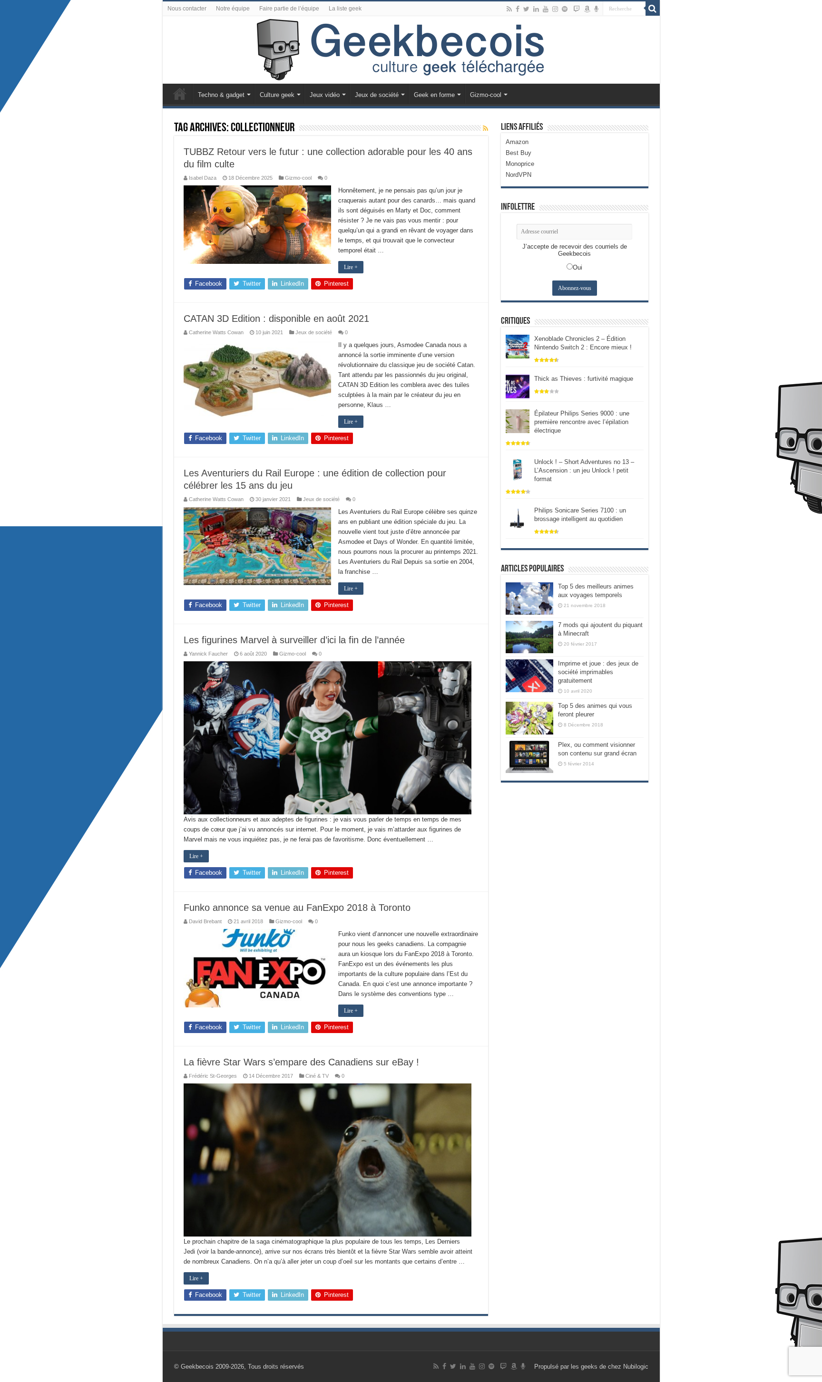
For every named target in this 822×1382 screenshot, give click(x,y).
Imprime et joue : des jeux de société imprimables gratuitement (598, 672)
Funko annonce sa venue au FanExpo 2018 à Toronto (297, 907)
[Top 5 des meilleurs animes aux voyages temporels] (529, 598)
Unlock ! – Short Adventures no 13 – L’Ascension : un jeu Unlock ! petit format (584, 470)
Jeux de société (377, 94)
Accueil (179, 94)
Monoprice (520, 163)
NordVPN (518, 174)
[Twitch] (576, 9)
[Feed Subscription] (485, 128)
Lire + (351, 267)
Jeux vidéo (325, 94)
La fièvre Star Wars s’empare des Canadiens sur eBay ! (301, 1062)
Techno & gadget (221, 94)
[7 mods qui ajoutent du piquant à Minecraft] (529, 637)
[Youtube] (545, 9)
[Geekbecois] (411, 50)
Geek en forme (434, 94)
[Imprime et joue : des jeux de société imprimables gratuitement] (529, 675)
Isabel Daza (202, 178)
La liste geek (345, 8)
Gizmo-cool (485, 94)
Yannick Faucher (208, 654)
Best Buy (518, 152)
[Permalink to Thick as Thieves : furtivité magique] (517, 385)
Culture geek (277, 94)
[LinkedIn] (536, 9)
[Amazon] (587, 9)
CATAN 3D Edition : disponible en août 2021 (276, 318)
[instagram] (555, 9)
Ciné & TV (317, 1076)
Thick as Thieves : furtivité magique (583, 378)
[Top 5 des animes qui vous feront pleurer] (529, 718)
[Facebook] (517, 9)
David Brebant (205, 921)
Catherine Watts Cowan (216, 332)
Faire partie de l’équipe (289, 8)
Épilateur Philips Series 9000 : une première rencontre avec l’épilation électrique (581, 422)
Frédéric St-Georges (213, 1076)
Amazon (517, 141)
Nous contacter (186, 8)
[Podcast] (596, 9)
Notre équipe (233, 8)
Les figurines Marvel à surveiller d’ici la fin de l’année (294, 640)
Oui (577, 267)
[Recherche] (653, 8)
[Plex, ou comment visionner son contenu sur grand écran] (529, 757)
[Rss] (509, 9)
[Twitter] (526, 9)
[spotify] (564, 9)
